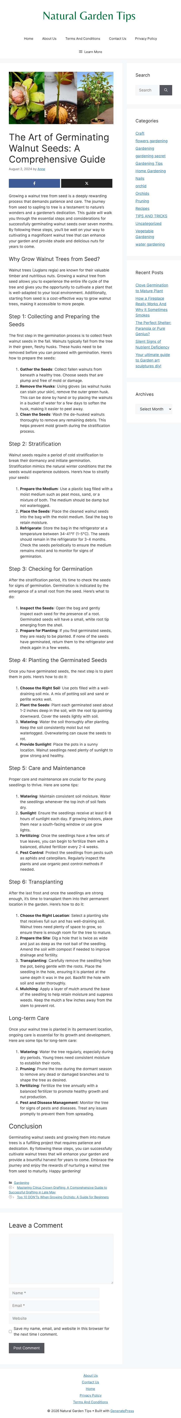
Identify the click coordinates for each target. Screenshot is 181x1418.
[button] (91, 52)
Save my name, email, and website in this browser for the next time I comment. (61, 1331)
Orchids (142, 193)
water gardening (150, 244)
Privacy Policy (146, 38)
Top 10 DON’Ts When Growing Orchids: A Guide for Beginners (63, 1197)
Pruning (142, 201)
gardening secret (151, 156)
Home (28, 38)
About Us (49, 38)
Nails (140, 178)
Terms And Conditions (82, 38)
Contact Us (117, 38)
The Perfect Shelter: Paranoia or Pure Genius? (153, 328)
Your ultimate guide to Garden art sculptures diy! (153, 360)
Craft (140, 133)
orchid (141, 186)
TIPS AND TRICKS (151, 216)
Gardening (21, 1183)
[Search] (166, 90)
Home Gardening (151, 171)
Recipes (142, 208)
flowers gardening (152, 141)
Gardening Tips (149, 163)
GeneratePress (122, 1411)
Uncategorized (149, 223)
